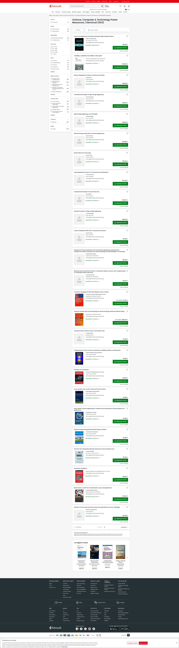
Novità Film (79, 612)
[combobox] (86, 6)
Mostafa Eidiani (90, 352)
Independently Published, (91, 255)
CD (63, 610)
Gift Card (94, 1)
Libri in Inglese (52, 614)
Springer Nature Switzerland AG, (92, 296)
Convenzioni (116, 1)
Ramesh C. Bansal (100, 372)
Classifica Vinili (66, 620)
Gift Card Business (81, 587)
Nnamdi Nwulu (96, 391)
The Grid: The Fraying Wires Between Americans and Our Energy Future (94, 449)
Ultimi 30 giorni (55, 29)
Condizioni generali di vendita (109, 585)
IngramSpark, (88, 335)
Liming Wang (93, 38)
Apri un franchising (81, 583)
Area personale (94, 583)
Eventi (110, 1)
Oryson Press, (88, 79)
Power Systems (55, 101)
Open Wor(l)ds (107, 618)
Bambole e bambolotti (95, 618)
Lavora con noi (52, 587)
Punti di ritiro (104, 1)
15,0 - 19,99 (54, 50)
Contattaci (93, 591)
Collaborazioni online (81, 591)
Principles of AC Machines (81, 369)
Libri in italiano (52, 610)
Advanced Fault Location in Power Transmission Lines (89, 331)
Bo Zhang (54, 60)
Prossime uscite (56, 40)
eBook (50, 618)
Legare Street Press (56, 91)
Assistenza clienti (126, 1)
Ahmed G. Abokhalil (91, 372)
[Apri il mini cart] (124, 6)
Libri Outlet (51, 612)
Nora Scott (89, 77)
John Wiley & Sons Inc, (90, 40)
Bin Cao (88, 38)
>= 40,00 (54, 54)
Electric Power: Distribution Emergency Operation (94, 561)
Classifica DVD (80, 614)
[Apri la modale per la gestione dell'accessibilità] (128, 635)
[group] (110, 9)
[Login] (129, 6)
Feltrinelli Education (122, 592)
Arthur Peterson (90, 174)
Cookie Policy (65, 646)
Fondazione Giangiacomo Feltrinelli (123, 589)
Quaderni (106, 620)
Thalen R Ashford (90, 274)
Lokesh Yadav (90, 333)
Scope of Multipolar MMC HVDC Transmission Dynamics (90, 230)
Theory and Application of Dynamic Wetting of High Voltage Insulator (94, 36)
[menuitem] (53, 12)
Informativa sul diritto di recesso (109, 589)
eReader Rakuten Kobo (123, 618)
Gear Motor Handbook (80, 468)
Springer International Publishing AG (57, 85)
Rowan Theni (89, 233)
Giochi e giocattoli (94, 610)
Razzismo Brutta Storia (123, 594)
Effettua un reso (94, 587)
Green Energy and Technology (56, 104)
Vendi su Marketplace (81, 589)
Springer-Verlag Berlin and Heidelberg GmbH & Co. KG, (97, 471)
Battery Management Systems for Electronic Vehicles (89, 75)
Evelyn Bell (89, 194)
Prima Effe (79, 593)
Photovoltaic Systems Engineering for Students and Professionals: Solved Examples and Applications (99, 409)
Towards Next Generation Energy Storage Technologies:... (107, 561)
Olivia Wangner (90, 116)
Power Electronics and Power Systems (57, 112)
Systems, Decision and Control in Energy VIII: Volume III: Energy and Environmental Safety (99, 311)
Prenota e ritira (66, 585)
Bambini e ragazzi (81, 620)
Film (78, 610)
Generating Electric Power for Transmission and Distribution (91, 172)
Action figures (93, 620)
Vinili (64, 616)
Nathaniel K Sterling (91, 254)
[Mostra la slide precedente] (74, 557)
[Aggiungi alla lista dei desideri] (127, 36)
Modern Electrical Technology (82, 153)
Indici (64, 595)
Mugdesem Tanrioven (91, 412)
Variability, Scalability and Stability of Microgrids (88, 56)
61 (104, 527)
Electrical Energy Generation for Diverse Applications (89, 133)
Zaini (105, 614)
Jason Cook (89, 155)
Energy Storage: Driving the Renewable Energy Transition (90, 429)
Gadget (119, 616)
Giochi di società (94, 616)
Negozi (98, 1)
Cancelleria (106, 616)
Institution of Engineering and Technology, (94, 58)
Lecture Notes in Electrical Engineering (58, 107)
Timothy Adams (90, 97)
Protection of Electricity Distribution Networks (81, 561)
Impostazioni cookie (132, 643)
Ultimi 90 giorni (55, 31)
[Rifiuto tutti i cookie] (176, 642)
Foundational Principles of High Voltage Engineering (88, 94)
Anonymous (55, 67)
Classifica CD (66, 614)
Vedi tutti (53, 71)
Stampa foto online (67, 597)
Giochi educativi (94, 614)
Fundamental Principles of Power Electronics (86, 192)
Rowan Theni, (88, 234)
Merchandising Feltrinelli (123, 612)
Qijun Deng (98, 294)
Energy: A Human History (120, 561)
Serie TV (78, 618)
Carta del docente (67, 591)
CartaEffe (88, 1)
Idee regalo (120, 610)
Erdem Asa (103, 294)
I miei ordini (93, 585)
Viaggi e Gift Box (121, 614)
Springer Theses (56, 109)
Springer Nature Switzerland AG (56, 79)
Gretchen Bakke (90, 451)
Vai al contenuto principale (55, 1)
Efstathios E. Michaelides (92, 431)
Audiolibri (51, 620)
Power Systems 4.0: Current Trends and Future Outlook (90, 389)
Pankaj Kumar (94, 509)
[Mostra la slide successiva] (128, 557)
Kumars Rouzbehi (98, 352)
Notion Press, (88, 511)
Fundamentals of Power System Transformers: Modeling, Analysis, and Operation (97, 350)
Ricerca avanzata (107, 6)
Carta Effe (65, 583)
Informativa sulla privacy (109, 591)
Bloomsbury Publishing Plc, (91, 453)
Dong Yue (54, 64)
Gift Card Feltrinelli (67, 587)
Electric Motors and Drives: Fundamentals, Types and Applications (93, 488)
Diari (105, 612)
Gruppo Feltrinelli (121, 583)
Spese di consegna (95, 593)
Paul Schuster (90, 135)
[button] (102, 6)
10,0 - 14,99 (54, 48)
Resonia (88, 509)
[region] (89, 643)
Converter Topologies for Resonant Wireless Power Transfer (91, 292)
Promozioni (55, 22)
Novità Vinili (65, 618)
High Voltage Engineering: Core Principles (85, 114)
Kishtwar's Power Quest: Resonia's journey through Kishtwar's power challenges (97, 507)
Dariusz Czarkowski (91, 294)
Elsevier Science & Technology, (92, 492)
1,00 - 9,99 (54, 46)
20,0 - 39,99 (55, 52)
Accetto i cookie (143, 643)
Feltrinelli (54, 122)
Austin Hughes (90, 490)
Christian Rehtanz (56, 62)
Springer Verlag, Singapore (56, 82)
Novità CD (65, 612)
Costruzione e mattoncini (96, 612)
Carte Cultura (66, 589)
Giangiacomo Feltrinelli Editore (123, 586)
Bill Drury (95, 490)
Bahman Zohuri (55, 69)
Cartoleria (106, 610)
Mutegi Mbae (90, 391)
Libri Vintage (51, 616)
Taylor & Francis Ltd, (90, 354)
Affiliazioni (79, 585)
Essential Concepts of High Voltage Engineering (87, 211)
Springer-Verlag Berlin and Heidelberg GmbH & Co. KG (58, 88)
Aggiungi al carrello (121, 47)
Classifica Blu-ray (81, 616)
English (54, 129)
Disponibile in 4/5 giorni (57, 38)
